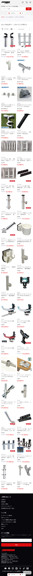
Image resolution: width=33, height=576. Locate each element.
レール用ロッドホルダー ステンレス (24, 402)
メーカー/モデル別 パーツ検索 (8, 522)
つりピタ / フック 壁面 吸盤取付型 (8, 267)
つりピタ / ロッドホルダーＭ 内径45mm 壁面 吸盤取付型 (8, 294)
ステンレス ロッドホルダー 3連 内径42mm (24, 456)
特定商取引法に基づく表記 (7, 508)
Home (2, 17)
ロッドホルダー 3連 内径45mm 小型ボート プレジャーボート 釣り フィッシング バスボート (24, 51)
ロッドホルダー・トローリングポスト (15, 17)
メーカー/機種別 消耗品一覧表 (8, 520)
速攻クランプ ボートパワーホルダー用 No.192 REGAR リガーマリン (24, 294)
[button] (30, 2)
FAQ (2, 528)
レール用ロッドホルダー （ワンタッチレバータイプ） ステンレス (8, 402)
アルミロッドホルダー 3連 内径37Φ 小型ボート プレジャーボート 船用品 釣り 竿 (8, 456)
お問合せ (3, 499)
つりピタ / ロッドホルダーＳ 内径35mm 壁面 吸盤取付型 (24, 267)
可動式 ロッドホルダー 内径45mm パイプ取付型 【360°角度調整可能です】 (8, 78)
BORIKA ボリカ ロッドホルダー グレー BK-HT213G (24, 78)
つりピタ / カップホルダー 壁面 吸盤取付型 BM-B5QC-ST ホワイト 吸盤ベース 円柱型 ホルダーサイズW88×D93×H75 (24, 240)
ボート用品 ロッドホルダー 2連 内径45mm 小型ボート (24, 159)
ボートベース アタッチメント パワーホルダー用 (24, 375)
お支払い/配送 (4, 504)
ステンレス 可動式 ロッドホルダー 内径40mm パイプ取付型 (24, 213)
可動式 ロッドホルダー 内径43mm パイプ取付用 (24, 483)
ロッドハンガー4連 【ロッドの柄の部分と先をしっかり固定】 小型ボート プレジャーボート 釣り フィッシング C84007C (24, 429)
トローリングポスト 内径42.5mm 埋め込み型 (24, 132)
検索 (29, 8)
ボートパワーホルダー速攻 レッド (8, 348)
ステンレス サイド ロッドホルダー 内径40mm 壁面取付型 (8, 213)
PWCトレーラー (5, 517)
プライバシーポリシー (6, 506)
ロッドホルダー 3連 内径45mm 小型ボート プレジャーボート (8, 186)
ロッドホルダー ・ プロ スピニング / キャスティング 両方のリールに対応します (24, 348)
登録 (16, 545)
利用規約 (3, 501)
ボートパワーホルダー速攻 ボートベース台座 (24, 321)
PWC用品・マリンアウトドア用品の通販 (9, 6)
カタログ (3, 526)
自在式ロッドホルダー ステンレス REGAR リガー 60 (8, 429)
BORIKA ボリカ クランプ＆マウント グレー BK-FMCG (24, 105)
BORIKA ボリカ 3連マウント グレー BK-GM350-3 (8, 105)
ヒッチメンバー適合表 (6, 515)
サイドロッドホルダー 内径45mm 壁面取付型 (8, 483)
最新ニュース (4, 524)
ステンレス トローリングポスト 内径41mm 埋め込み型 (8, 51)
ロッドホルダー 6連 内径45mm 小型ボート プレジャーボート (8, 159)
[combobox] (16, 9)
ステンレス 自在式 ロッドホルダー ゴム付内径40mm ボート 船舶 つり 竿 (8, 240)
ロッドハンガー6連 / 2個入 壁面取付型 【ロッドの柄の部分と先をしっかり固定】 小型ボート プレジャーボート (24, 186)
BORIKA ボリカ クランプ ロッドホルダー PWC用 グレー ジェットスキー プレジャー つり (8, 132)
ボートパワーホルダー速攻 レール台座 (8, 321)
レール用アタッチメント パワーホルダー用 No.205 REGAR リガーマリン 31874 (8, 375)
